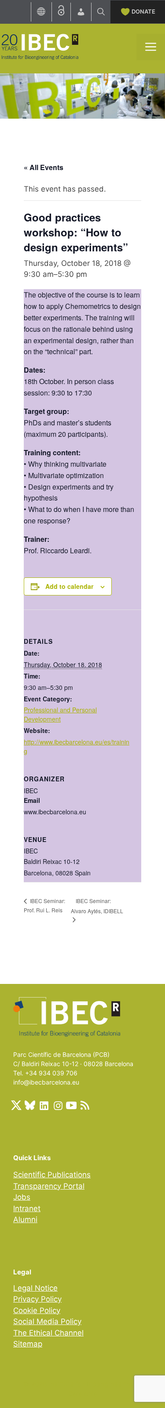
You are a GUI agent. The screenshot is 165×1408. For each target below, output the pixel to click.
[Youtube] (71, 1105)
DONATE (143, 11)
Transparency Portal (48, 1186)
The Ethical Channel (48, 1332)
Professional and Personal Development (60, 714)
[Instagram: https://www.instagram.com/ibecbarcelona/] (57, 1105)
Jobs (21, 1197)
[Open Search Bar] (101, 11)
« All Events (43, 167)
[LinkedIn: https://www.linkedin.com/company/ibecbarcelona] (43, 1105)
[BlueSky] (30, 1105)
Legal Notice (35, 1288)
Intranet (26, 1208)
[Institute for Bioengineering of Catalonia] (39, 46)
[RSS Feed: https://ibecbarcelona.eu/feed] (85, 1105)
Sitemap (27, 1343)
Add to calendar (69, 586)
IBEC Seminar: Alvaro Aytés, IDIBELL (97, 905)
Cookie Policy (36, 1310)
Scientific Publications (52, 1174)
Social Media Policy (47, 1321)
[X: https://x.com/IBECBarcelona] (16, 1105)
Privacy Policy (37, 1299)
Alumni (25, 1219)
